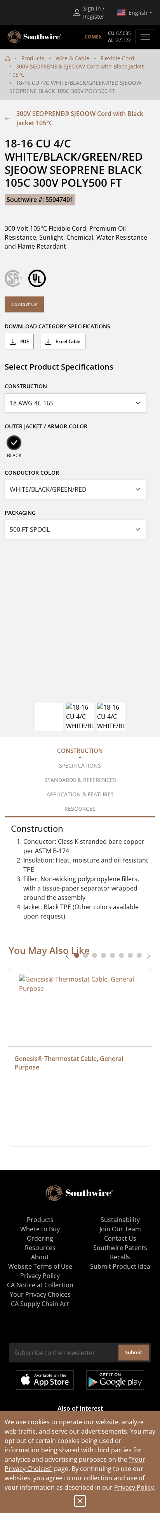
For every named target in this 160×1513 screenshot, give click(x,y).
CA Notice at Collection (40, 1285)
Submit (133, 1352)
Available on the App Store (45, 1380)
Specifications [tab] (80, 765)
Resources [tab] (80, 808)
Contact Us (24, 304)
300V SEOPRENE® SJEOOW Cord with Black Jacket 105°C (79, 118)
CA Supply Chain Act (40, 1303)
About (40, 1257)
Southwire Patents (120, 1247)
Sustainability (120, 1219)
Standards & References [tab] (80, 780)
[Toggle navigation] (145, 37)
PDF (24, 341)
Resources (40, 1247)
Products (32, 58)
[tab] (76, 955)
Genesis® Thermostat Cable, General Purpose (69, 1062)
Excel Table (67, 341)
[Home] (7, 58)
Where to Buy (40, 1229)
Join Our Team (120, 1229)
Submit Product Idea (120, 1266)
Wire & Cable (72, 58)
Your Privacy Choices (40, 1294)
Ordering (40, 1238)
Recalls (120, 1257)
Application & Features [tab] (80, 794)
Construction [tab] (80, 750)
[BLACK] (14, 442)
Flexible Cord (117, 58)
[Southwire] (35, 37)
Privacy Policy (134, 1487)
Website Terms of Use (40, 1266)
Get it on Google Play (115, 1380)
